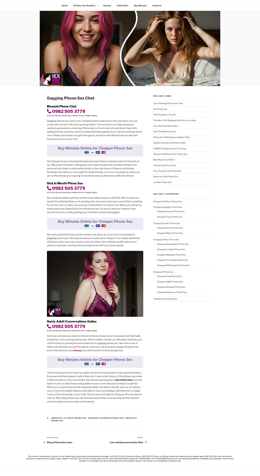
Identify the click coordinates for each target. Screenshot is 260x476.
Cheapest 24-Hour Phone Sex (69, 418)
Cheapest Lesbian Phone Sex (171, 249)
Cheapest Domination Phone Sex (173, 244)
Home (65, 5)
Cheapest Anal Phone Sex (169, 276)
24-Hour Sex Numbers (84, 5)
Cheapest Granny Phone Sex (171, 211)
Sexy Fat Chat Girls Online (165, 126)
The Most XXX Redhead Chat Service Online (174, 120)
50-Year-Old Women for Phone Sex (170, 154)
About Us (156, 5)
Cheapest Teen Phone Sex (170, 217)
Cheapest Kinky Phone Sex (166, 239)
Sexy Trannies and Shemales (167, 171)
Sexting (107, 5)
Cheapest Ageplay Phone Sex (167, 207)
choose (77, 350)
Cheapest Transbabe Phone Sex (172, 260)
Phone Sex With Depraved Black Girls (171, 137)
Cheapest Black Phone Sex (170, 233)
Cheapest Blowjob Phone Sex (106, 418)
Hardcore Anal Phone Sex (165, 176)
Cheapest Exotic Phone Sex (166, 223)
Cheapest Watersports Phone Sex (173, 265)
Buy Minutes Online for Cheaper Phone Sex (95, 148)
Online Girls (122, 5)
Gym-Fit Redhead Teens (164, 131)
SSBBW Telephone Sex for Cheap (169, 148)
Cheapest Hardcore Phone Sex (172, 292)
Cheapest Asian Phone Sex (170, 227)
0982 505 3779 (68, 111)
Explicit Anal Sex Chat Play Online (169, 142)
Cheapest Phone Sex (163, 272)
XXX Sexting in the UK (164, 114)
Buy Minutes (140, 5)
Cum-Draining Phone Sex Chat (168, 103)
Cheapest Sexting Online (165, 299)
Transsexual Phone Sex (164, 165)
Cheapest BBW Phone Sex (170, 281)
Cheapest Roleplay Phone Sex (171, 254)
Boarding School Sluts (163, 159)
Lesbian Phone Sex (162, 182)
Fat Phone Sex (160, 109)
